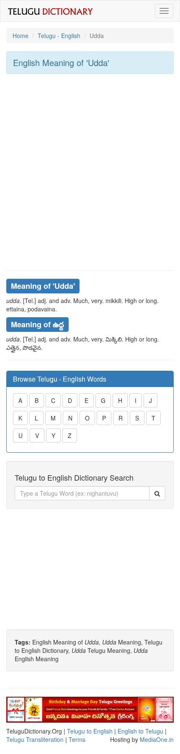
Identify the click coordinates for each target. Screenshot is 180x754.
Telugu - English (59, 35)
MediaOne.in (157, 739)
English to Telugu (140, 731)
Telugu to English (90, 731)
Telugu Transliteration (35, 739)
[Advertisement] (90, 172)
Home (20, 35)
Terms (77, 739)
